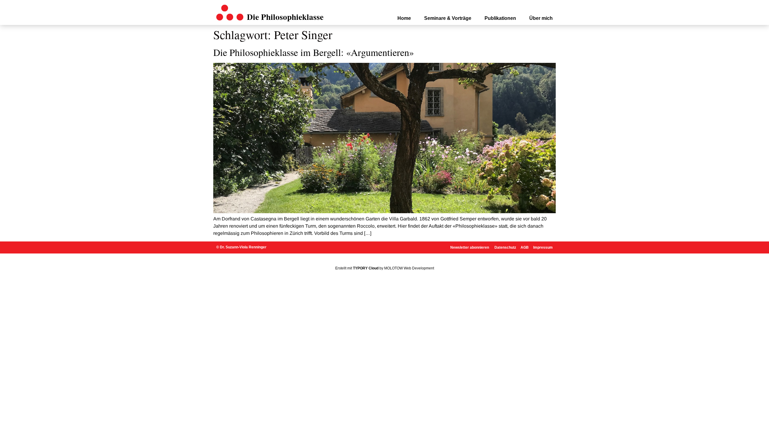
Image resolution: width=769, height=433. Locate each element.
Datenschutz (505, 247)
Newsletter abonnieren (470, 247)
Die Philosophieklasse (285, 17)
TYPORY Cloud (365, 268)
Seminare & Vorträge (447, 18)
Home (404, 18)
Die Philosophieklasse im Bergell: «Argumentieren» (313, 52)
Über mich (541, 18)
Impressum (543, 247)
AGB (525, 247)
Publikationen (500, 18)
